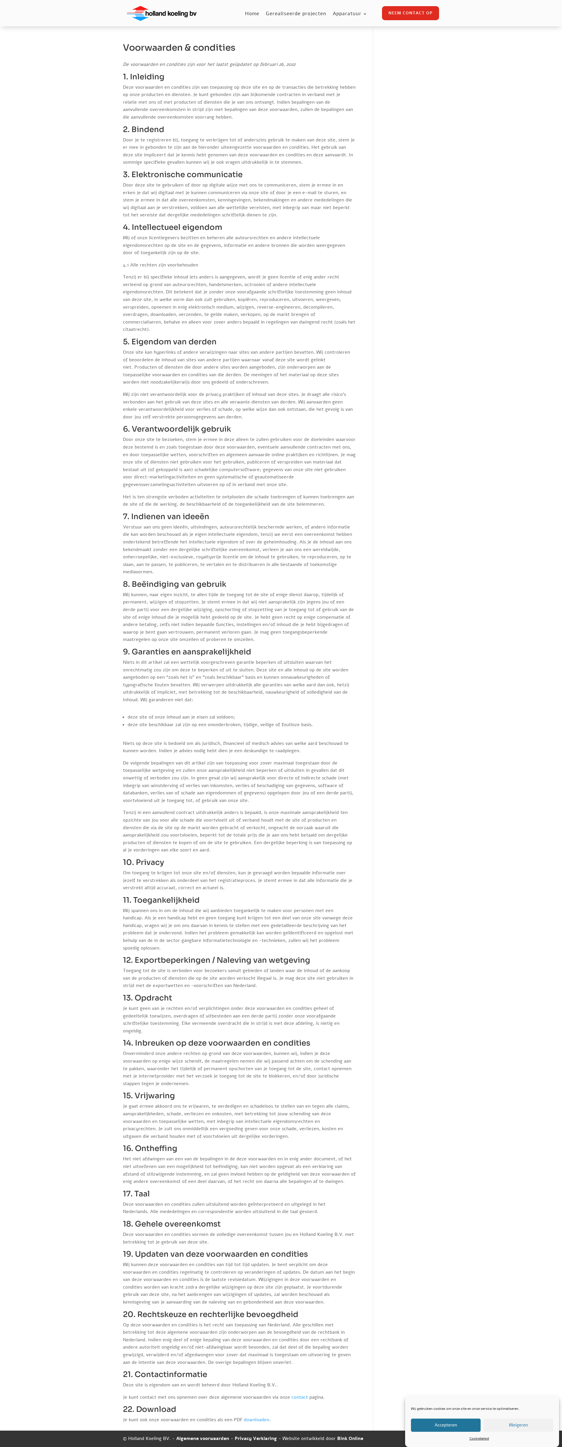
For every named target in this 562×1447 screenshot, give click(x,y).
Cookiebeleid (479, 1438)
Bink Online (350, 1438)
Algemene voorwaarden (202, 1438)
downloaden (256, 1420)
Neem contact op (410, 13)
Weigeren (518, 1425)
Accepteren (446, 1425)
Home (252, 14)
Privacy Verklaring (256, 1438)
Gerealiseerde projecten (296, 14)
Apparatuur (347, 14)
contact (300, 1397)
